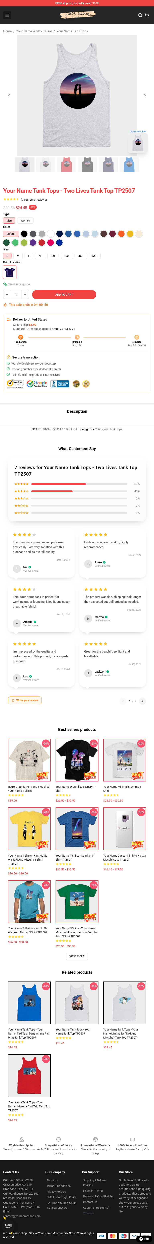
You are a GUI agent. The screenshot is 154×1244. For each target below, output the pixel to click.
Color (6, 227)
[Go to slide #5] (108, 164)
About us (52, 1180)
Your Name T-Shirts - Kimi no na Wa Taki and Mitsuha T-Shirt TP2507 (28, 859)
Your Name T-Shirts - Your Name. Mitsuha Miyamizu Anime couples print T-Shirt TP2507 (76, 932)
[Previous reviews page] (123, 701)
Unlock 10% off (8, 1226)
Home (7, 31)
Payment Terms (93, 1190)
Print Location (12, 262)
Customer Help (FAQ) (96, 1207)
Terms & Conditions (59, 1186)
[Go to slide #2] (45, 164)
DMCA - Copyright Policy (62, 1197)
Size (6, 249)
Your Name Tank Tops (72, 31)
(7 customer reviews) (34, 199)
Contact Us (90, 1202)
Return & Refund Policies (98, 1196)
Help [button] (146, 1239)
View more (77, 956)
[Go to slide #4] (87, 164)
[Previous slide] (9, 95)
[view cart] (146, 15)
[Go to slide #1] (24, 164)
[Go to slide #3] (66, 164)
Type (6, 214)
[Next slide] (144, 95)
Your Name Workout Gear (34, 31)
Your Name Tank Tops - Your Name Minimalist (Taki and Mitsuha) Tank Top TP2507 (120, 1033)
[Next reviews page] (142, 701)
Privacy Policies (56, 1191)
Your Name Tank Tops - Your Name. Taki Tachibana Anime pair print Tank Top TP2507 (29, 1033)
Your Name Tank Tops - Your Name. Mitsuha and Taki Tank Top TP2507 (29, 1106)
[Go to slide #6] (129, 164)
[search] (140, 15)
